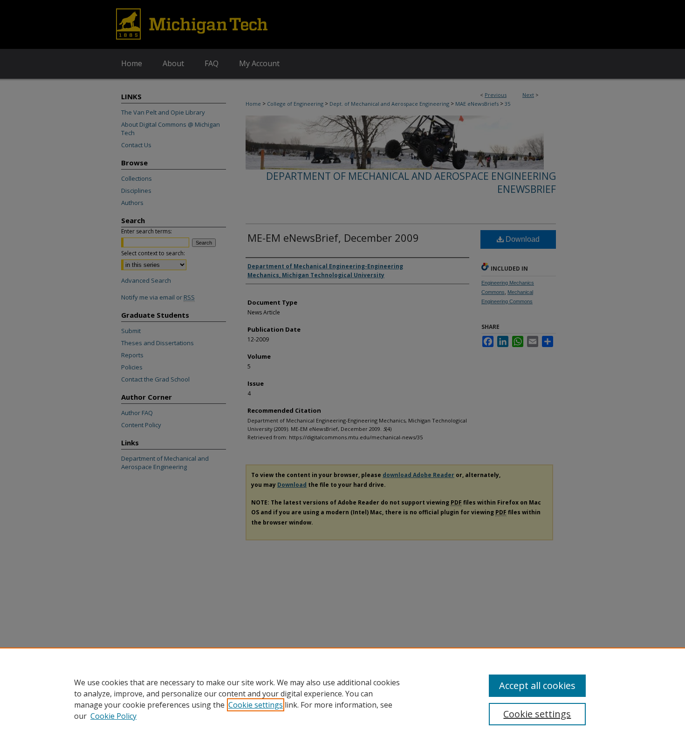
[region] (342, 699)
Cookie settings (255, 705)
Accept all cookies (537, 685)
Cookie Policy (113, 716)
